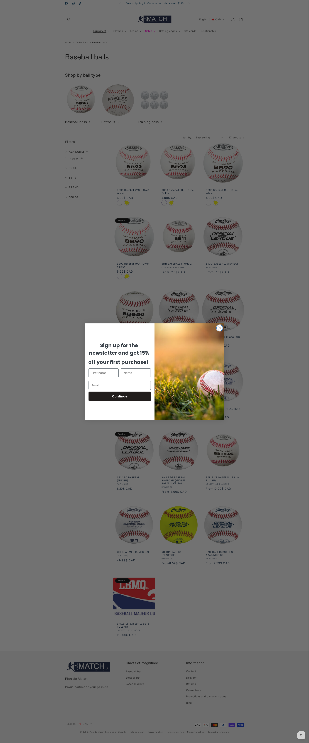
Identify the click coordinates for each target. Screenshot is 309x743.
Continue (119, 396)
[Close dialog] (220, 328)
